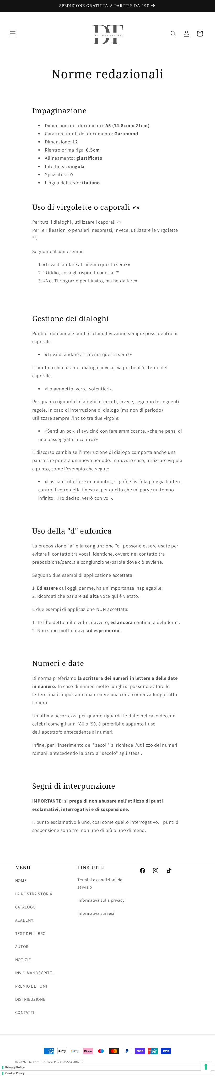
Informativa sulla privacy (100, 900)
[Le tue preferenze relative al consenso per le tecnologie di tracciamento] (206, 1067)
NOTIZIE (23, 959)
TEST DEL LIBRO (30, 933)
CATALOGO (25, 907)
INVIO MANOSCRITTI (34, 973)
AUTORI (22, 946)
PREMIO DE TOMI (31, 986)
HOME (21, 880)
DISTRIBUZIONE (30, 999)
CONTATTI (25, 1012)
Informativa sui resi (95, 913)
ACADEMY (24, 920)
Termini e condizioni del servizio (100, 883)
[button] (12, 33)
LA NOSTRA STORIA (33, 894)
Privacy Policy (15, 1067)
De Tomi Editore (40, 1062)
